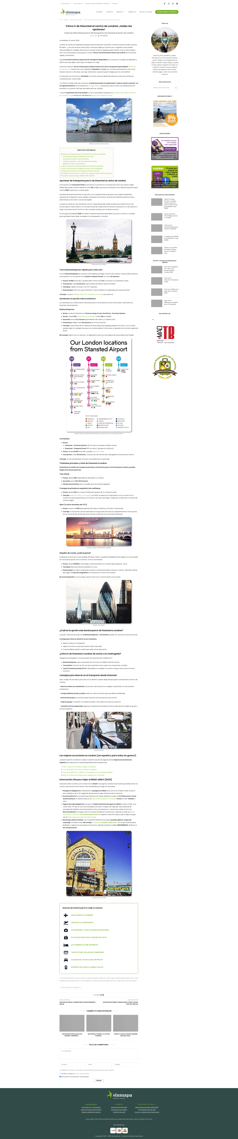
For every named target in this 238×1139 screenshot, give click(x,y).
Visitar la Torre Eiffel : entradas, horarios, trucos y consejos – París (171, 250)
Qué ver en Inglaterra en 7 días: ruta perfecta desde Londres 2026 (171, 269)
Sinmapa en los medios (119, 1110)
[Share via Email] (103, 995)
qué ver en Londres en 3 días (101, 95)
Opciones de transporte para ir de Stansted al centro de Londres (83, 154)
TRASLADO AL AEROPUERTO (82, 922)
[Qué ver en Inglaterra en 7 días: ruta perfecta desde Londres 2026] (156, 269)
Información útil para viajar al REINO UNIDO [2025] (77, 176)
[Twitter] (168, 3)
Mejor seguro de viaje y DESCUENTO (147, 1107)
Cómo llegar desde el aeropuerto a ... (71, 987)
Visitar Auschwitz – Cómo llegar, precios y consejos (171, 215)
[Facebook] (164, 3)
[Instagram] (172, 3)
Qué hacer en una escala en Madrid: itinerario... (72, 1035)
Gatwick (63, 69)
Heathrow (132, 67)
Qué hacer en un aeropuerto (91, 1107)
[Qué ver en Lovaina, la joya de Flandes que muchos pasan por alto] (98, 1023)
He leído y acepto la (75, 1074)
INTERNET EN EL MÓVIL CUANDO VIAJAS (87, 967)
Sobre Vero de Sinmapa (119, 1107)
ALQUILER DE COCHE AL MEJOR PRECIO (87, 959)
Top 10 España (65, 3)
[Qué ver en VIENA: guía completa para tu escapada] (156, 303)
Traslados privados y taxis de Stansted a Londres (80, 161)
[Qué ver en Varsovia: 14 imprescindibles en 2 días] (156, 281)
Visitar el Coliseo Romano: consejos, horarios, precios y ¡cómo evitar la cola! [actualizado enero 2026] (170, 203)
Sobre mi (132, 12)
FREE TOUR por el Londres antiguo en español (79, 767)
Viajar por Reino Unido (76, 20)
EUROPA (109, 12)
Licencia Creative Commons (142, 1119)
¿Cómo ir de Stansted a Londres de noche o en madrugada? (82, 168)
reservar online (98, 451)
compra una (104, 822)
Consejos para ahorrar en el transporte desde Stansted (80, 171)
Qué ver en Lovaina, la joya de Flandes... (99, 1035)
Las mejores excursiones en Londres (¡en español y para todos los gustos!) (86, 173)
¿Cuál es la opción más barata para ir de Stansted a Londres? (82, 166)
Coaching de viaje (119, 1112)
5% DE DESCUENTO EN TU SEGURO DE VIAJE (89, 937)
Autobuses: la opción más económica (76, 159)
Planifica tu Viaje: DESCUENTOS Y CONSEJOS (97, 3)
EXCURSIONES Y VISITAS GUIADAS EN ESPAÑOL (90, 930)
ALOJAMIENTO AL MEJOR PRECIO (84, 945)
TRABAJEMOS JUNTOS (167, 12)
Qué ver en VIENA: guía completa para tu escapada (171, 302)
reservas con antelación (87, 316)
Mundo (120, 12)
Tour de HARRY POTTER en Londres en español (80, 769)
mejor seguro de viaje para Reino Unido (82, 817)
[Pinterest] (177, 3)
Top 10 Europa (77, 3)
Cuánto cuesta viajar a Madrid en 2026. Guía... (126, 1035)
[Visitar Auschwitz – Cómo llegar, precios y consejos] (156, 217)
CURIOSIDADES (91, 1104)
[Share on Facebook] (97, 995)
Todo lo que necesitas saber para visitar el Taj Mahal (171, 227)
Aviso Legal (89, 1119)
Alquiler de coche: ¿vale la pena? (74, 164)
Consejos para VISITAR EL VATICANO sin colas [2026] (171, 238)
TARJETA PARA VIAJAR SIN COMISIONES (87, 952)
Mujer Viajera (146, 12)
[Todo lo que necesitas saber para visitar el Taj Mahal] (156, 228)
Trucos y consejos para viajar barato (147, 1112)
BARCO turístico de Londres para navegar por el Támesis (83, 775)
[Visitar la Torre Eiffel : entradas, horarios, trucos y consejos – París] (156, 250)
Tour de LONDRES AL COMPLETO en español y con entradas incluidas (87, 772)
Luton (68, 69)
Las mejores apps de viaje (147, 1110)
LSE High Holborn (94, 86)
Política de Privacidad (101, 1119)
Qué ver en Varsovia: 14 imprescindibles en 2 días (171, 280)
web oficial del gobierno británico (104, 799)
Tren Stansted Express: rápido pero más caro (78, 156)
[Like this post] (95, 995)
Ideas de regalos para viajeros (91, 1110)
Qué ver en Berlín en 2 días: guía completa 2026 (171, 291)
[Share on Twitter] (99, 995)
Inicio (61, 20)
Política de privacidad (82, 1074)
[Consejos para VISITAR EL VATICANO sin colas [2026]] (156, 239)
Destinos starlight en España (91, 1112)
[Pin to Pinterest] (101, 995)
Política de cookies (116, 1119)
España (99, 12)
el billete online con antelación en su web (88, 294)
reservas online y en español (80, 495)
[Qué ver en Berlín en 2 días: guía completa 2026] (156, 292)
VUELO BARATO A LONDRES (82, 915)
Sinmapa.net (116, 1136)
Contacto (114, 3)
